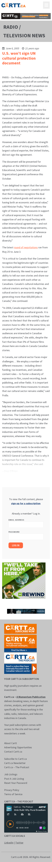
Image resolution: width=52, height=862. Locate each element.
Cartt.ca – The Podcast (16, 767)
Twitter (19, 842)
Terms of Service (13, 794)
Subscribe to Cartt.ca (15, 758)
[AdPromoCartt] (20, 668)
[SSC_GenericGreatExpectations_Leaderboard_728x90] (26, 611)
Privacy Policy (11, 790)
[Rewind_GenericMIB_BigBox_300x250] (23, 580)
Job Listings (10, 774)
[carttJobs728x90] (26, 16)
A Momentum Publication (30, 697)
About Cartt (10, 743)
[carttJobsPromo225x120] (20, 643)
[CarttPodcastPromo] (20, 657)
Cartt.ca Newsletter (15, 763)
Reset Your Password (15, 783)
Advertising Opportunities (18, 747)
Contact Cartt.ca (13, 751)
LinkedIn (8, 842)
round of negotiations (26, 247)
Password (14, 532)
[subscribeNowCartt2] (20, 628)
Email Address (16, 520)
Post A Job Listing (14, 778)
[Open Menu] (46, 5)
